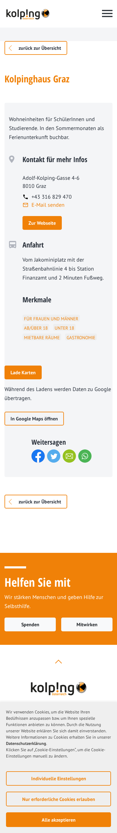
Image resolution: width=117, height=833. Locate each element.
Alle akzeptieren (59, 820)
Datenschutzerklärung (26, 743)
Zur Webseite (42, 223)
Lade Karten (23, 372)
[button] (38, 456)
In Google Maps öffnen (34, 419)
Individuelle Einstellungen (58, 778)
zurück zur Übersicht (40, 48)
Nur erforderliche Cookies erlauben (58, 799)
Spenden (30, 624)
